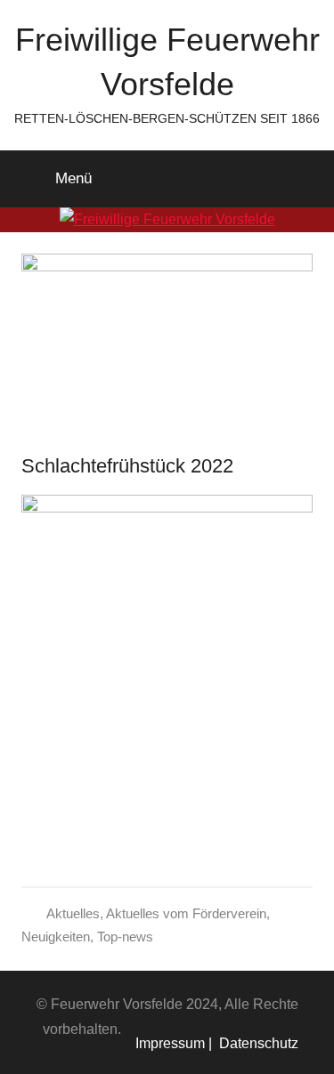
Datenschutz (255, 1043)
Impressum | (173, 1043)
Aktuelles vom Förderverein (186, 913)
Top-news (125, 936)
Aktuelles (73, 913)
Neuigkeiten (55, 936)
